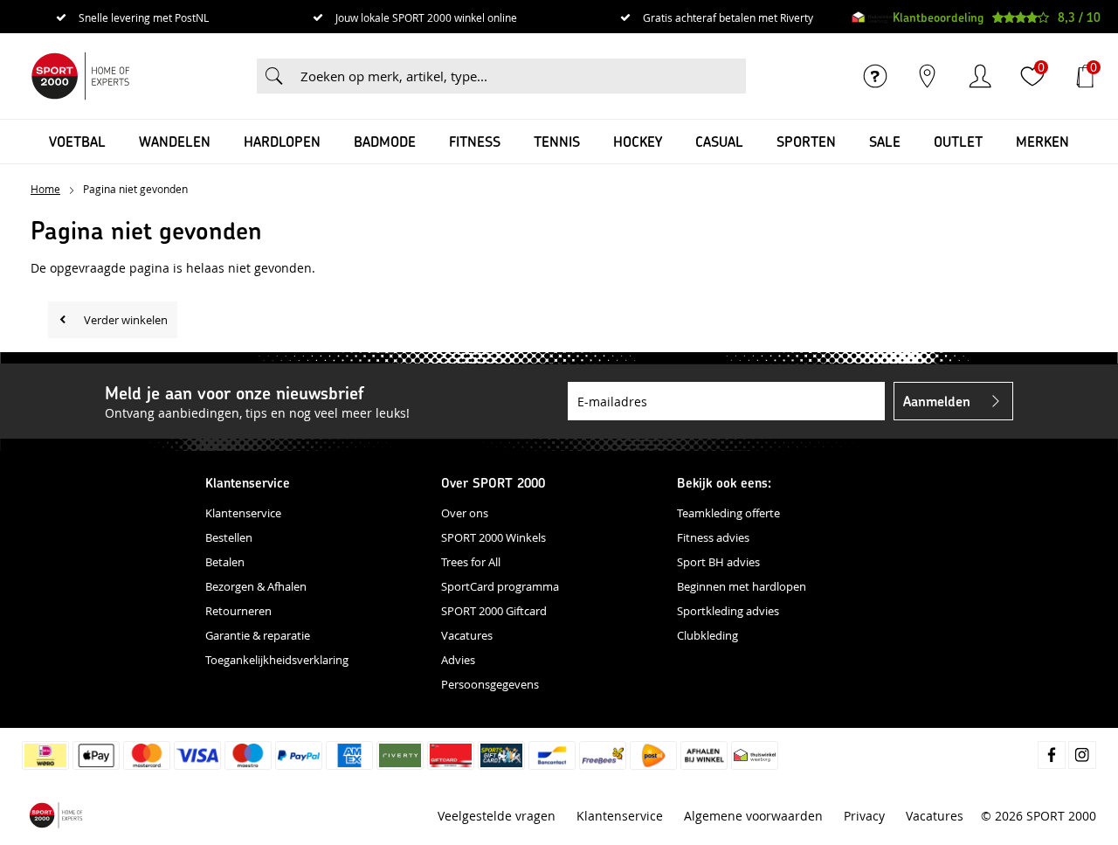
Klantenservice (243, 513)
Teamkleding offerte (728, 513)
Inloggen (980, 76)
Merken (1042, 141)
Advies (458, 660)
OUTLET (958, 141)
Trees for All (470, 562)
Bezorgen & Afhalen (256, 586)
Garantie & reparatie (257, 635)
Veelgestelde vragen (497, 815)
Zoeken (274, 76)
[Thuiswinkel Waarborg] (872, 17)
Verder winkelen (126, 320)
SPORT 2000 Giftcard (494, 611)
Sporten (806, 141)
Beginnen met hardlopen (741, 586)
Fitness (474, 141)
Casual (719, 141)
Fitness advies (713, 537)
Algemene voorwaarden (753, 815)
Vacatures (467, 635)
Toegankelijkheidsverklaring (277, 660)
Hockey (637, 141)
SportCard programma (500, 586)
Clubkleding (707, 635)
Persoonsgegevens (490, 684)
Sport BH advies (718, 562)
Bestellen (228, 537)
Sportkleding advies (728, 611)
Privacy (864, 815)
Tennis (557, 141)
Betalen (225, 562)
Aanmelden (936, 400)
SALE (885, 141)
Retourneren (238, 611)
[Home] (80, 76)
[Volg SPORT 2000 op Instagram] (1082, 755)
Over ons (464, 513)
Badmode (385, 141)
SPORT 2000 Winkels (493, 537)
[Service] (875, 76)
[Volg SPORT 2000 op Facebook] (1052, 755)
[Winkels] (927, 76)
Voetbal (77, 141)
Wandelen (174, 141)
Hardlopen (282, 141)
